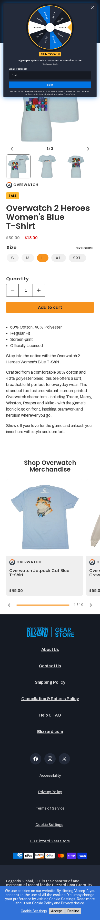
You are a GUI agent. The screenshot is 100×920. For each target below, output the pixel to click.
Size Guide (84, 248)
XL (59, 258)
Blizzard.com (50, 731)
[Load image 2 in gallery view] (47, 166)
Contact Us (50, 666)
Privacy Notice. (73, 903)
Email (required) (18, 69)
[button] (9, 605)
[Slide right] (88, 148)
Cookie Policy (42, 903)
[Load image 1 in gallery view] (18, 166)
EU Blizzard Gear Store (50, 841)
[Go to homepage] (50, 632)
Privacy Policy (50, 792)
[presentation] (44, 517)
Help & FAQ (50, 715)
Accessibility (50, 776)
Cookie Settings (49, 825)
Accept (57, 911)
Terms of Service (50, 808)
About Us (50, 649)
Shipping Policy (50, 682)
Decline (73, 911)
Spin (50, 85)
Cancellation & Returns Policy (50, 699)
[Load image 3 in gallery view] (76, 166)
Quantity (17, 278)
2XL (77, 258)
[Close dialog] (92, 8)
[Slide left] (11, 148)
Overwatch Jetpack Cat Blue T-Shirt (39, 573)
